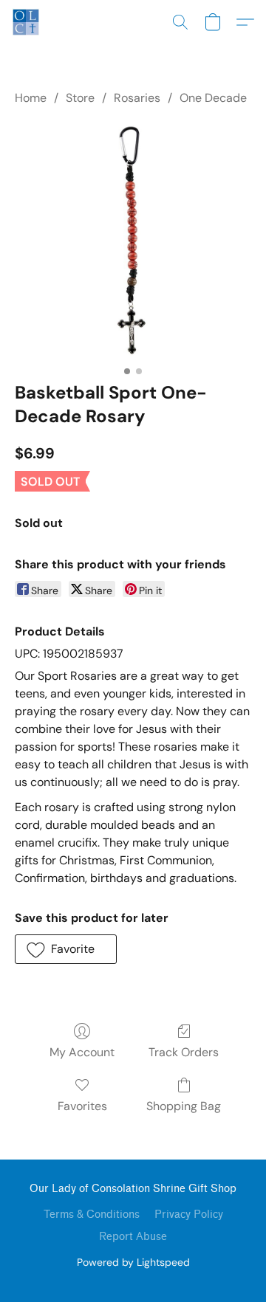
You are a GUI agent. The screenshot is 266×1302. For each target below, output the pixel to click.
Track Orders (184, 1052)
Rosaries (137, 98)
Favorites (82, 1106)
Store (80, 98)
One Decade (213, 98)
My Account (82, 1052)
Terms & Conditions (92, 1214)
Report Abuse (133, 1236)
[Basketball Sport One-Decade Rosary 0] (133, 241)
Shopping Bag (183, 1106)
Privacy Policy (188, 1214)
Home (31, 98)
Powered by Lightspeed (133, 1262)
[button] (26, 22)
